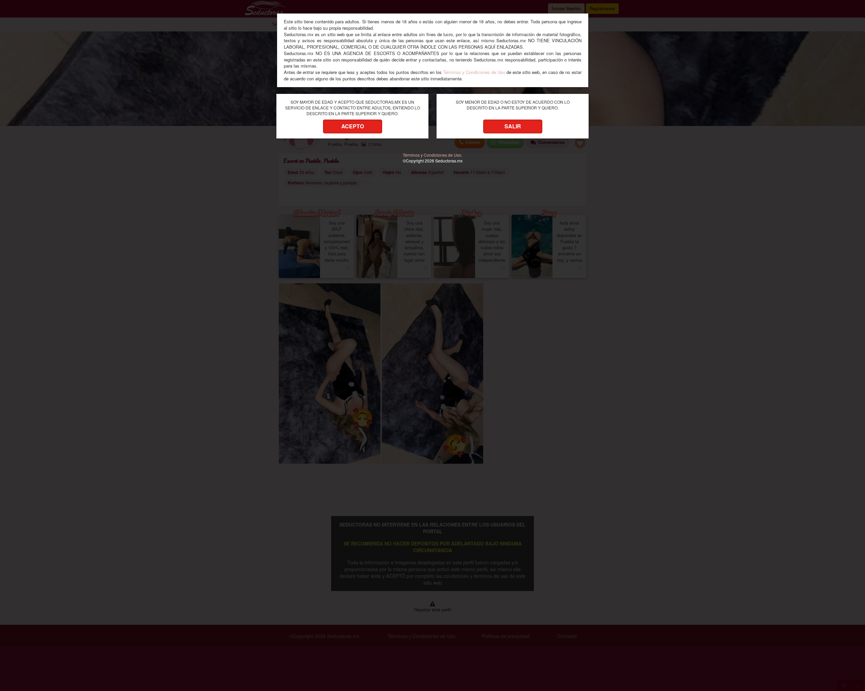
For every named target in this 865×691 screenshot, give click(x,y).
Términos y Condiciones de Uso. (432, 155)
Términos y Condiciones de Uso (474, 72)
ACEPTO (352, 126)
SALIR (512, 126)
